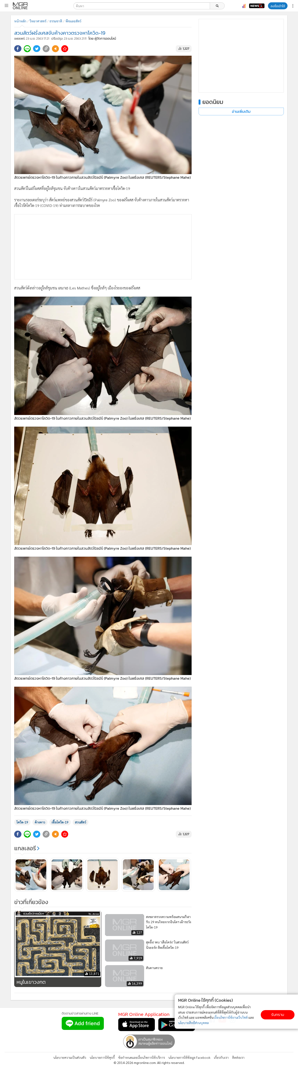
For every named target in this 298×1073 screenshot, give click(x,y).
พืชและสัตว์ (73, 21)
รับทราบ (277, 1015)
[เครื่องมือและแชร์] (293, 6)
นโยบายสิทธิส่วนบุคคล (193, 1023)
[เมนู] (6, 5)
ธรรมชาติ (56, 21)
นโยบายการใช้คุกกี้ (102, 1057)
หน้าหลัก (20, 21)
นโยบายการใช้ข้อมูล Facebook (189, 1057)
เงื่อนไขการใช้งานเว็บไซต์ (231, 1017)
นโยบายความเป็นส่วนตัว (69, 1057)
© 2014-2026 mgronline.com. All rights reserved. (149, 1062)
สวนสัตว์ (80, 822)
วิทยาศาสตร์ (38, 21)
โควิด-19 (22, 822)
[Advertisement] (103, 246)
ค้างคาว (40, 822)
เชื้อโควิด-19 (60, 822)
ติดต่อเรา (238, 1057)
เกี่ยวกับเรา (221, 1057)
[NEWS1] (256, 5)
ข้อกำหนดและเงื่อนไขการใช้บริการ (141, 1057)
